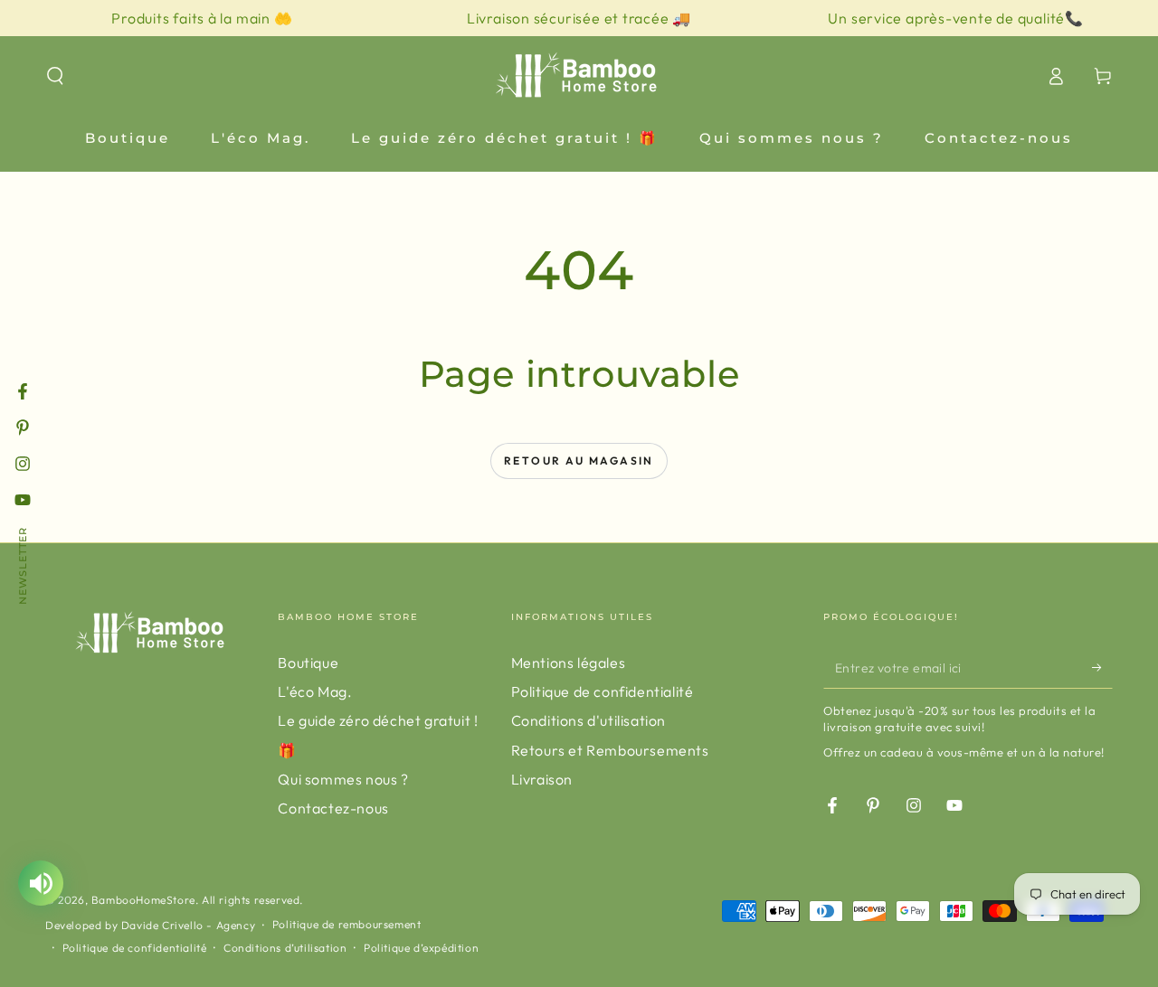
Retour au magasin (579, 460)
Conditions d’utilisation (284, 947)
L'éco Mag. (315, 691)
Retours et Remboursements (610, 750)
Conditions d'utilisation (588, 720)
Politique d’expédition (421, 947)
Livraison (542, 779)
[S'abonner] (1102, 668)
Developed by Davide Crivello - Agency (150, 925)
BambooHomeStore (143, 900)
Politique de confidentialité (602, 691)
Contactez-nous (333, 808)
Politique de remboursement (347, 924)
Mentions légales (568, 662)
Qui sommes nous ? (343, 779)
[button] (55, 76)
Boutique (308, 662)
